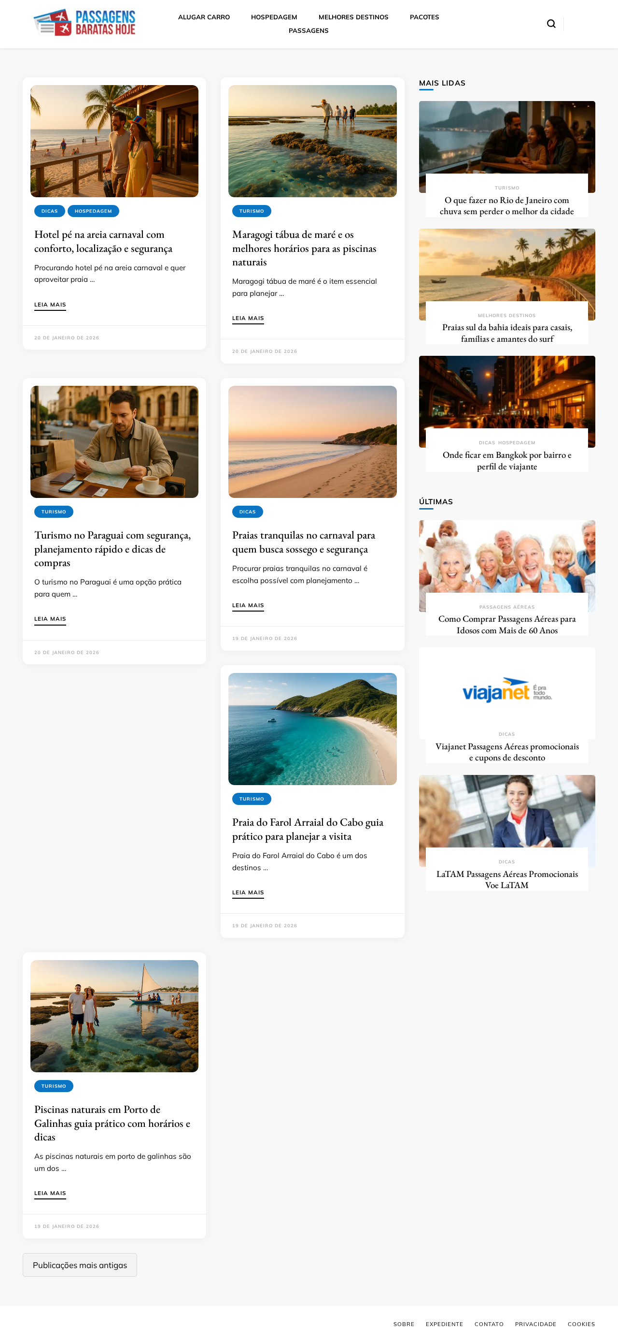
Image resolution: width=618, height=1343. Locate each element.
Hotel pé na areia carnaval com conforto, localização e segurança (103, 241)
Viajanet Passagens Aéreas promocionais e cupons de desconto (507, 752)
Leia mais (50, 305)
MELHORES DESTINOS (354, 17)
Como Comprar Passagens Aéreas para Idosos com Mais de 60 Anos (507, 624)
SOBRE (404, 1324)
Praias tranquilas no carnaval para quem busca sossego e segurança (303, 541)
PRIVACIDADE (536, 1324)
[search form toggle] (551, 23)
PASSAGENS (309, 30)
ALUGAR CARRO (204, 17)
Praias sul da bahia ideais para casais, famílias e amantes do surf (507, 333)
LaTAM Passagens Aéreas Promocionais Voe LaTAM (507, 879)
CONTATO (489, 1324)
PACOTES (424, 17)
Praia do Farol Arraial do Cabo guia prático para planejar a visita (307, 829)
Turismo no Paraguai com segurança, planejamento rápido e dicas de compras (112, 548)
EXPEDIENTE (445, 1324)
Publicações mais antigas (80, 1265)
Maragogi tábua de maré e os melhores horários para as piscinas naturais (304, 248)
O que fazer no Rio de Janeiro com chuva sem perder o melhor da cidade (507, 206)
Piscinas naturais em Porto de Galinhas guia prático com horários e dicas (112, 1123)
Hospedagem (93, 211)
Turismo (251, 211)
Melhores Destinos (507, 315)
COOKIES (581, 1324)
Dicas (50, 211)
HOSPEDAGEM (274, 17)
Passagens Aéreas (507, 607)
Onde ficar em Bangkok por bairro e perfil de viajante (507, 460)
